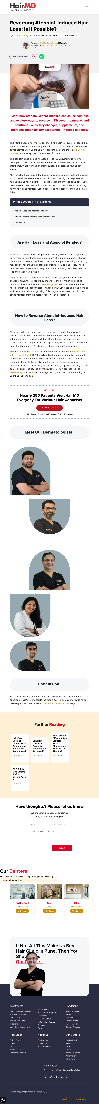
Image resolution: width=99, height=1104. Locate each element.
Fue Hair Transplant (18, 1014)
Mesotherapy (43, 1009)
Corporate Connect (18, 1053)
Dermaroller (15, 1017)
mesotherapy (17, 372)
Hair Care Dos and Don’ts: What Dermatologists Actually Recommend (20, 745)
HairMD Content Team (49, 43)
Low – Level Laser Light (20, 1027)
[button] (6, 899)
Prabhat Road (71, 1040)
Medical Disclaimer (81, 1099)
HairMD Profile (16, 1049)
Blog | (26, 35)
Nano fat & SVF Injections (48, 1012)
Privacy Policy (65, 1099)
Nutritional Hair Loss (74, 1024)
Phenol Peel (43, 1016)
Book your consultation (56, 703)
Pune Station (71, 1056)
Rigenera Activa (44, 1019)
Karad (68, 1046)
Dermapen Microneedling (21, 1011)
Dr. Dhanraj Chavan (49, 45)
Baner (68, 1043)
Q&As (12, 1046)
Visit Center (22, 911)
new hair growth (49, 284)
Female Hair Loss (73, 1017)
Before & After (16, 1040)
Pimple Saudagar (73, 1053)
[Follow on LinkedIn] (62, 1077)
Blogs (12, 1043)
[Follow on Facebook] (56, 1077)
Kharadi (69, 1049)
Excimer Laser (44, 1028)
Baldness (69, 1014)
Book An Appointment (20, 56)
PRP (31, 372)
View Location (22, 907)
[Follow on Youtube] (46, 1077)
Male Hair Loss (72, 1021)
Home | (20, 35)
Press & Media (44, 1046)
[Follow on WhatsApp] (67, 1077)
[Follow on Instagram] (51, 1077)
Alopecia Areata (72, 1011)
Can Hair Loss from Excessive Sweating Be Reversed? (39, 746)
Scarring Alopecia (73, 1027)
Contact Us (42, 1043)
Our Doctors (43, 1040)
